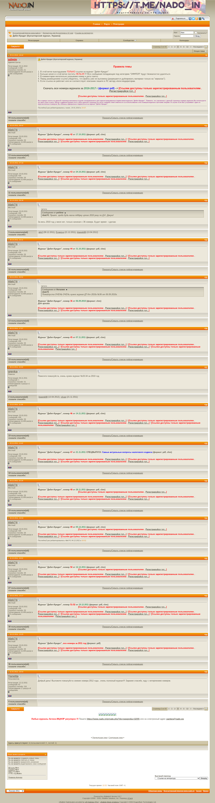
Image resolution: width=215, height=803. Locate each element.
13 (187, 47)
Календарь (184, 40)
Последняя (198, 47)
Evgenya (60, 232)
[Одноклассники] (196, 19)
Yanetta (13, 676)
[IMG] (10, 771)
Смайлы (11, 770)
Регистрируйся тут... (122, 91)
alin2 (41, 232)
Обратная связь (155, 791)
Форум (107, 24)
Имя (175, 33)
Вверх (206, 791)
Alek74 (12, 130)
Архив (199, 791)
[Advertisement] (107, 727)
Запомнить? (202, 33)
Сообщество (128, 40)
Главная (96, 24)
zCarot (130, 798)
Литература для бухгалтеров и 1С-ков (58, 33)
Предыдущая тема (99, 738)
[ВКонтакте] (190, 19)
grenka (12, 371)
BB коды (11, 768)
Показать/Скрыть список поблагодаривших (122, 118)
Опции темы (199, 51)
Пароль (177, 36)
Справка (79, 40)
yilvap (63, 397)
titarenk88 (81, 232)
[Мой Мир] (200, 19)
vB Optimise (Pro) (92, 802)
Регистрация (118, 24)
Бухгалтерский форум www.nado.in (27, 33)
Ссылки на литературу (84, 33)
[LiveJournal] (203, 19)
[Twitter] (193, 19)
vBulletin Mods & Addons (109, 802)
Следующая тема (116, 738)
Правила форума (15, 777)
